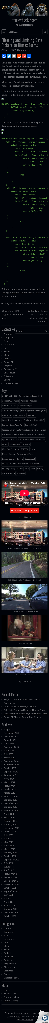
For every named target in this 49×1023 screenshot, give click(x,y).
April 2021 (9, 743)
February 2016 (10, 796)
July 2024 (9, 729)
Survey (40, 468)
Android (24, 401)
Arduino (8, 334)
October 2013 (10, 831)
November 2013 (11, 828)
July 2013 (8, 835)
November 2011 (11, 884)
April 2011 (9, 902)
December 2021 (11, 736)
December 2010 (11, 912)
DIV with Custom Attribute (14, 434)
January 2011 (10, 909)
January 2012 (10, 877)
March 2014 (9, 817)
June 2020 (9, 750)
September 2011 (11, 891)
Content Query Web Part (12, 425)
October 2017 (10, 768)
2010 (40, 396)
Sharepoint (18, 303)
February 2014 (11, 821)
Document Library (35, 434)
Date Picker (40, 303)
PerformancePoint (24, 454)
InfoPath (26, 444)
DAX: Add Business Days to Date (20, 706)
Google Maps (14, 444)
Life (6, 348)
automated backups (10, 410)
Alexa (16, 401)
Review (19, 459)
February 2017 (11, 785)
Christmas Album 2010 (34, 420)
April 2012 (9, 870)
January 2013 (10, 852)
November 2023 (11, 733)
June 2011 (8, 898)
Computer (8, 303)
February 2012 (10, 873)
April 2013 (9, 845)
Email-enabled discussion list (31, 439)
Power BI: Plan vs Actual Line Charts (22, 717)
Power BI (8, 362)
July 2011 (8, 895)
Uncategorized (11, 383)
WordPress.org (11, 1000)
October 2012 (10, 856)
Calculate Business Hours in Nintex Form (24, 710)
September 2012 (11, 859)
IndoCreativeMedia (24, 1019)
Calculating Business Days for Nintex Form (25, 713)
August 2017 (10, 775)
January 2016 (10, 799)
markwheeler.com (24, 20)
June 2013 (9, 838)
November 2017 (11, 764)
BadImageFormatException (33, 410)
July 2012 (8, 863)
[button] (27, 517)
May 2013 (8, 842)
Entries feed (10, 993)
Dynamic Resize (9, 439)
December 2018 (11, 761)
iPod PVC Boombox (10, 449)
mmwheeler (25, 50)
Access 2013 (7, 401)
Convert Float (31, 425)
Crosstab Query (8, 430)
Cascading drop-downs (12, 420)
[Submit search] (44, 31)
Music (7, 351)
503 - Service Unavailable (25, 396)
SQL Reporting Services (12, 468)
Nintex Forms (8, 454)
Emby (4, 444)
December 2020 (11, 747)
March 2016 (9, 792)
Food (6, 341)
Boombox (31, 415)
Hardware (9, 344)
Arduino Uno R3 (9, 405)
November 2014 (11, 810)
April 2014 (9, 814)
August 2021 (10, 740)
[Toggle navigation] (4, 31)
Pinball (7, 358)
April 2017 (9, 778)
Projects (8, 365)
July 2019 (8, 754)
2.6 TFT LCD (7, 396)
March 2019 (9, 757)
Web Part (21, 473)
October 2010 (10, 916)
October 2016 (10, 789)
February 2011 (10, 905)
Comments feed (11, 997)
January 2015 (10, 807)
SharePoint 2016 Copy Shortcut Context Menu (13, 314)
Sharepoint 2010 (9, 463)
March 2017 (9, 782)
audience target (25, 405)
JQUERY (24, 449)
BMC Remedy (19, 415)
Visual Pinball (8, 473)
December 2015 (11, 803)
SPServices (23, 463)
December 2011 (11, 880)
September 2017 (11, 771)
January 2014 (10, 824)
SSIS (27, 468)
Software (28, 303)
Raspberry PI (10, 369)
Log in (7, 990)
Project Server (8, 459)
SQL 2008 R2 (35, 463)
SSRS (33, 468)
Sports (7, 379)
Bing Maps (7, 415)
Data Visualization (25, 430)
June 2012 (9, 866)
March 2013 (9, 849)
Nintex (33, 449)
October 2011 (10, 887)
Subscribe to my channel (25, 510)
